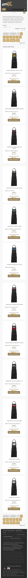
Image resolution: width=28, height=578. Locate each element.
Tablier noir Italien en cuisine (14, 226)
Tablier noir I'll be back (14, 459)
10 (7, 40)
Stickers (4, 532)
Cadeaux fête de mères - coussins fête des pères (13, 542)
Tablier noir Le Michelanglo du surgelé (14, 148)
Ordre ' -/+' (6, 27)
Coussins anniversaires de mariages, (10, 544)
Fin (18, 40)
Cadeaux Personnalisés (15, 538)
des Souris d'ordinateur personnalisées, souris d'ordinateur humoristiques (13, 548)
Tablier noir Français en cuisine (14, 264)
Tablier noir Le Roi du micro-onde (14, 188)
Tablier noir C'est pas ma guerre (14, 420)
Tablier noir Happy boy (14, 497)
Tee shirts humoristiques (9, 530)
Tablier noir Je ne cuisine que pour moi (14, 342)
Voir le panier (24, 12)
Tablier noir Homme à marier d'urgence (14, 108)
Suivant (12, 40)
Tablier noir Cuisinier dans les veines (14, 304)
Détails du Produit (14, 81)
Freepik (8, 566)
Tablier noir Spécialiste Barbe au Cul (14, 381)
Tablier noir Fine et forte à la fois (14, 70)
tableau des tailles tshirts (15, 566)
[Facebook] (24, 2)
